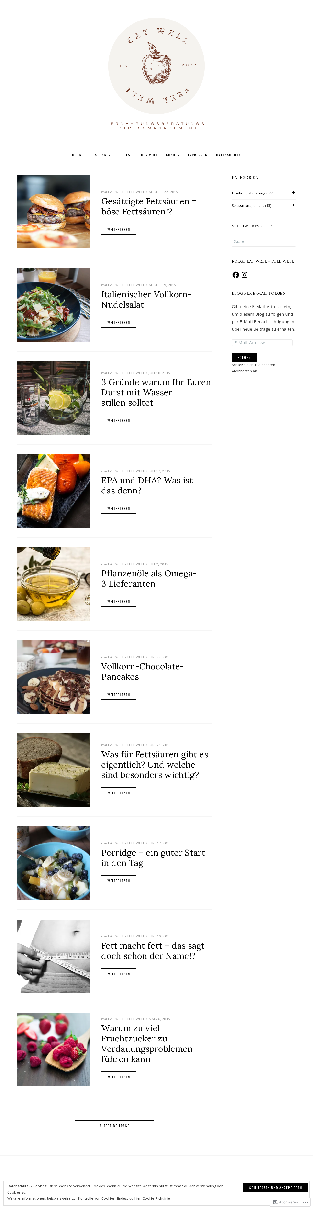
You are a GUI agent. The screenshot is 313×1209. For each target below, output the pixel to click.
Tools (124, 154)
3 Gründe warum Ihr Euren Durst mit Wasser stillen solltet (156, 392)
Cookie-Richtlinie (156, 1198)
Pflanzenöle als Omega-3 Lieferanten (149, 578)
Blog (76, 154)
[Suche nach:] (264, 241)
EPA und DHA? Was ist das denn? (147, 485)
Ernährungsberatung (248, 193)
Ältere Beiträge (114, 1125)
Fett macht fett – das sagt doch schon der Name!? (153, 950)
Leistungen (100, 154)
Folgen (244, 357)
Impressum (198, 154)
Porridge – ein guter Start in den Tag (153, 857)
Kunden (172, 154)
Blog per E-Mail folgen (259, 293)
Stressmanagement (248, 205)
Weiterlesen (118, 229)
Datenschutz (228, 154)
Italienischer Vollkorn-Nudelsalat (146, 299)
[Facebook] (236, 275)
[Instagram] (244, 275)
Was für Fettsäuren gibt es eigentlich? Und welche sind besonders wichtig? (154, 764)
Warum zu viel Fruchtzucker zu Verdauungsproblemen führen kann (147, 1043)
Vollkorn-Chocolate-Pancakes (142, 671)
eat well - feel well (126, 192)
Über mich (148, 154)
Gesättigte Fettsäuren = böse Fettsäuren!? (148, 206)
